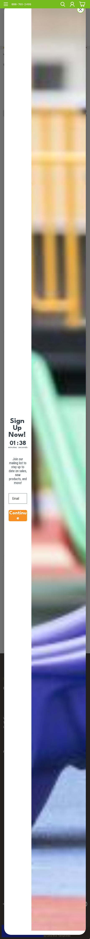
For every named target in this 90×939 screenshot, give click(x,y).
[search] (63, 4)
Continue (18, 515)
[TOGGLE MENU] (6, 4)
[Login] (72, 4)
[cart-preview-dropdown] (81, 4)
